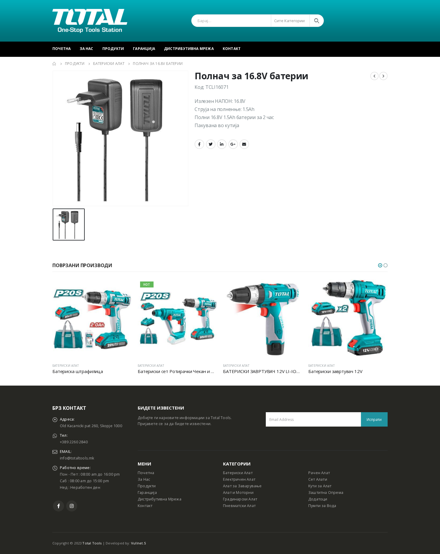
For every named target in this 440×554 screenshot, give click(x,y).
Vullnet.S (138, 543)
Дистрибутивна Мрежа (189, 48)
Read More (121, 289)
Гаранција (144, 48)
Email (244, 144)
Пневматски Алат (239, 505)
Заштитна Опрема (325, 492)
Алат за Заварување (242, 485)
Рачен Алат (319, 472)
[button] (380, 265)
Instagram (71, 506)
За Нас (86, 48)
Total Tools (91, 543)
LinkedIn (222, 144)
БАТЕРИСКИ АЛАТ (65, 365)
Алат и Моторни (238, 492)
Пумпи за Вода (322, 505)
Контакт (232, 48)
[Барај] (317, 21)
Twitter (211, 144)
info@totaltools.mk (77, 458)
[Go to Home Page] (54, 63)
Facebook (199, 144)
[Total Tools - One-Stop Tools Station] (89, 21)
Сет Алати (317, 479)
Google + (233, 144)
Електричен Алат (239, 479)
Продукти (113, 48)
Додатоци (317, 499)
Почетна (61, 48)
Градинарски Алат (240, 499)
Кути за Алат (319, 485)
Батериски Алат (238, 472)
